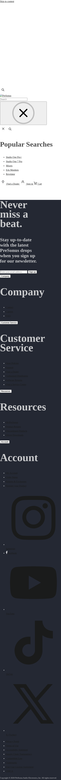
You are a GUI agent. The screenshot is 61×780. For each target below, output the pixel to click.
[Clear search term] (23, 113)
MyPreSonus (12, 422)
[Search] (3, 92)
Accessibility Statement (17, 750)
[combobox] (13, 99)
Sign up (32, 272)
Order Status (12, 477)
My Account (12, 473)
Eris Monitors (12, 170)
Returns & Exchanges (16, 481)
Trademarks (11, 762)
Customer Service (9, 323)
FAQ (8, 316)
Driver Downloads (14, 435)
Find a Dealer (12, 372)
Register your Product (16, 486)
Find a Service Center (16, 384)
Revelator (10, 174)
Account (4, 442)
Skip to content (7, 1)
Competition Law (14, 758)
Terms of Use (12, 745)
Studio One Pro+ (14, 157)
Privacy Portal (12, 741)
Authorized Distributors (17, 376)
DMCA (9, 771)
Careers (9, 311)
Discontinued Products (16, 431)
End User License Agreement (19, 767)
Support (9, 367)
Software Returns (14, 380)
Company (5, 276)
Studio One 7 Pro (14, 161)
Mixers (9, 165)
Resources (5, 391)
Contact (9, 307)
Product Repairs (13, 426)
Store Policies (12, 363)
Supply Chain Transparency (19, 754)
